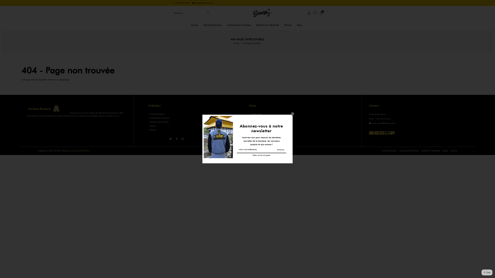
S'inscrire (280, 150)
